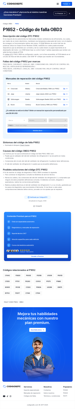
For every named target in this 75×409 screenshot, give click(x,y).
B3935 (7, 287)
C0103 (38, 281)
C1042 (7, 275)
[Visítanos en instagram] (10, 396)
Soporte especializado (31, 390)
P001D (60, 275)
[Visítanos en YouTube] (4, 396)
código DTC (9, 54)
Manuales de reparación (32, 393)
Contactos (47, 390)
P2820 (18, 275)
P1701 (17, 281)
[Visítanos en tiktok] (7, 396)
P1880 (58, 281)
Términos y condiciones (52, 396)
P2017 (17, 293)
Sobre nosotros (49, 393)
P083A (38, 287)
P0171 (65, 396)
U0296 (49, 287)
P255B (39, 275)
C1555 (7, 281)
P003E (28, 275)
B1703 (7, 293)
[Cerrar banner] (69, 13)
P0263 (27, 281)
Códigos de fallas (30, 396)
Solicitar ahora (37, 130)
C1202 (28, 287)
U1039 (49, 275)
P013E (18, 287)
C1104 (38, 293)
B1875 (60, 287)
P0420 (65, 393)
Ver (64, 88)
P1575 (48, 281)
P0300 (65, 390)
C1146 (28, 293)
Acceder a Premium (37, 256)
